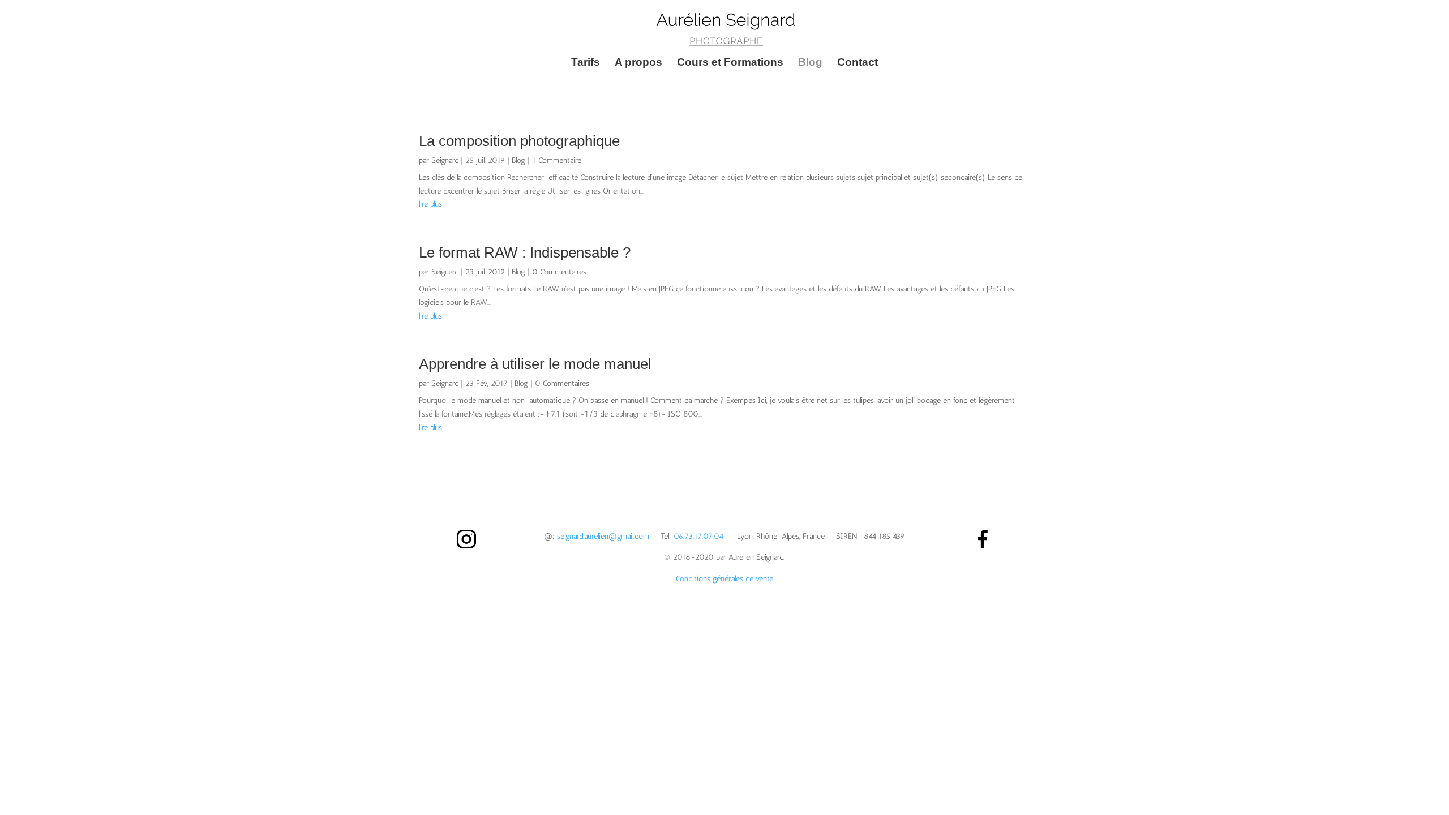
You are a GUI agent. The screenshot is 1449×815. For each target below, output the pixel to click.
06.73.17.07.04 (698, 536)
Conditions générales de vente (724, 579)
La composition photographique (519, 140)
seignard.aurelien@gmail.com (603, 536)
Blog (810, 63)
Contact (857, 63)
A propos (638, 63)
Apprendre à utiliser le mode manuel (535, 363)
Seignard (444, 160)
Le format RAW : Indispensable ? (525, 252)
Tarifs (585, 63)
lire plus (430, 204)
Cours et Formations (730, 63)
